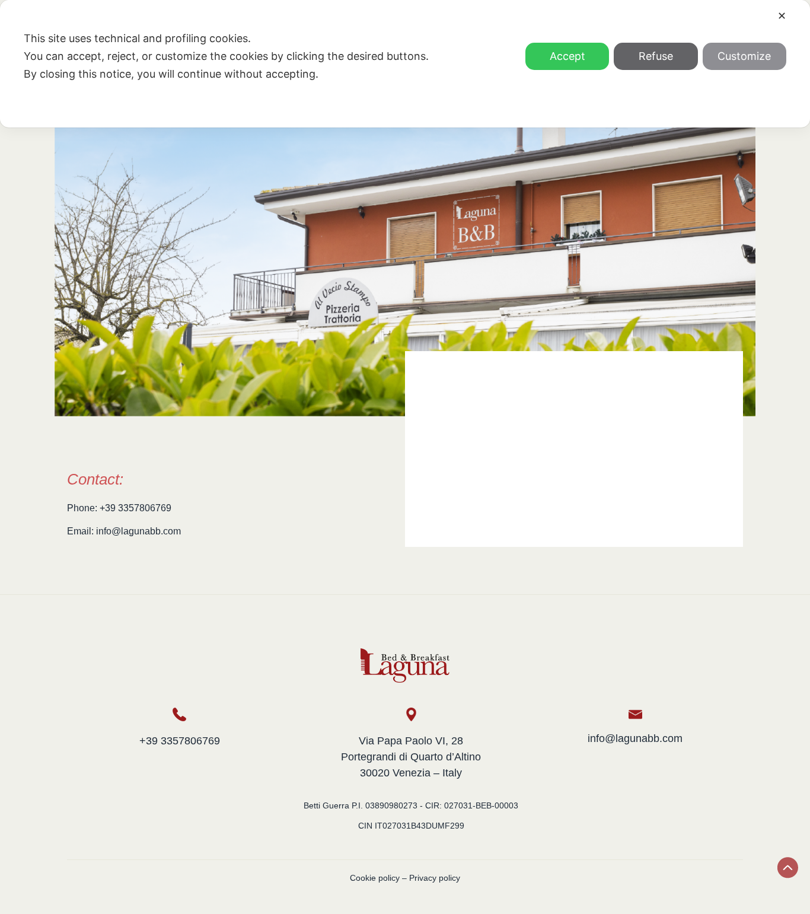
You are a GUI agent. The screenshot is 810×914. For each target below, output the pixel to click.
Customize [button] (744, 56)
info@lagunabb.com (635, 738)
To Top (787, 867)
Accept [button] (567, 56)
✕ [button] (781, 15)
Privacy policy (434, 878)
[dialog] (405, 64)
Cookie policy (375, 878)
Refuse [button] (656, 56)
